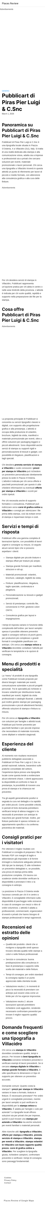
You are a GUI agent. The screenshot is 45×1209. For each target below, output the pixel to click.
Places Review (10, 3)
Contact (7, 1183)
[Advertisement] (23, 47)
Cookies (7, 1178)
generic (5, 91)
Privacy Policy (10, 1180)
